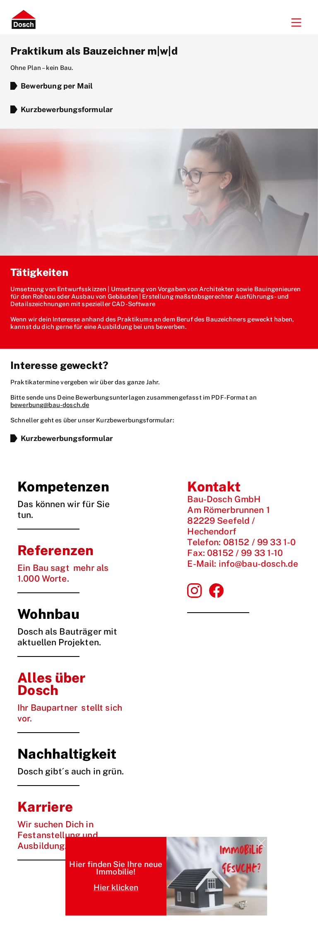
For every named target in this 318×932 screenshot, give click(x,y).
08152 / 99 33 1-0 (259, 542)
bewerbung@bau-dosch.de (49, 404)
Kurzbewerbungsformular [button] (67, 109)
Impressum (196, 633)
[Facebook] (194, 590)
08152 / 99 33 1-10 (245, 553)
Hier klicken (116, 887)
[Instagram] (216, 590)
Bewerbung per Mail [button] (57, 85)
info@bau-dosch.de (259, 563)
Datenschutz (231, 633)
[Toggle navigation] (296, 22)
